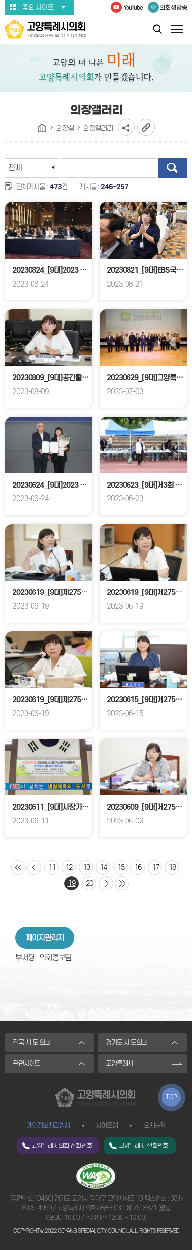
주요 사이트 (38, 7)
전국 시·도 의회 (31, 1042)
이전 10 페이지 (34, 867)
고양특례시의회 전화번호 (62, 1145)
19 (72, 883)
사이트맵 (107, 1125)
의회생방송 (173, 7)
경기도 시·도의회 (126, 1042)
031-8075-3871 (135, 1208)
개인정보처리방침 (48, 1125)
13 (86, 867)
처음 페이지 (18, 867)
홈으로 (42, 128)
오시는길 (154, 1125)
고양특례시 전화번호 (143, 1145)
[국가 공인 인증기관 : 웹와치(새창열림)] (96, 1175)
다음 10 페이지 (106, 883)
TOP (171, 1097)
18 (172, 867)
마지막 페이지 (122, 883)
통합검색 (157, 28)
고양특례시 (119, 1063)
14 (103, 867)
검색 (172, 168)
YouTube (133, 7)
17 (155, 867)
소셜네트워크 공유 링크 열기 (126, 127)
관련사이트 (26, 1063)
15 (120, 867)
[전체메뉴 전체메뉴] (177, 30)
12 (68, 867)
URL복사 (146, 127)
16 (137, 867)
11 (51, 867)
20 (89, 883)
